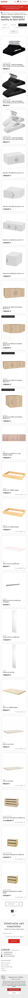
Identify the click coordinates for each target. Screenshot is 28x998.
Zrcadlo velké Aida (8, 672)
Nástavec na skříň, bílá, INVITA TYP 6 (13, 273)
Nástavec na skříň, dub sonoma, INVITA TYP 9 (12, 307)
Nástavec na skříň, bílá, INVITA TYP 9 (13, 173)
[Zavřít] (26, 8)
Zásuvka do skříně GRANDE (11, 490)
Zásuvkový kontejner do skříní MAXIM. (12, 892)
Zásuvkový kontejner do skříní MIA (13, 854)
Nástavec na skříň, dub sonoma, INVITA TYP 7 (12, 381)
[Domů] (2, 12)
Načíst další (11, 903)
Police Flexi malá (8, 781)
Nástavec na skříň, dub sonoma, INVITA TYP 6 (12, 417)
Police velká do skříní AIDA (11, 564)
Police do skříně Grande (10, 707)
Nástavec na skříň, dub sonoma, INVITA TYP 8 (12, 344)
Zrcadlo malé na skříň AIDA (11, 637)
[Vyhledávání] (15, 1)
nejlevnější (13, 24)
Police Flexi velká (8, 744)
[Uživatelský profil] (20, 1)
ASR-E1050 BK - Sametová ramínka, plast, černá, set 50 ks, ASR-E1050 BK (13, 65)
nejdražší (4, 24)
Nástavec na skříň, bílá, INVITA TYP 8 (13, 206)
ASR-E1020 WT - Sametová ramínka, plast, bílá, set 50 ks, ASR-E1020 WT (13, 138)
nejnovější (22, 24)
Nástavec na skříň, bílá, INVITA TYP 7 (13, 240)
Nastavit (14, 992)
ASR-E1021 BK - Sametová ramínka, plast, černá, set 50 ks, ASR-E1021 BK (13, 102)
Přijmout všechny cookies (14, 989)
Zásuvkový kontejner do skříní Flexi (14, 818)
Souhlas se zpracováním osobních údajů (14, 936)
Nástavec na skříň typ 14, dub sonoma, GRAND (12, 454)
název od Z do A (6, 27)
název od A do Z (19, 27)
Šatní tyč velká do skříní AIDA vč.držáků (12, 601)
